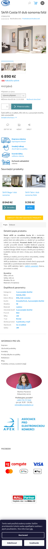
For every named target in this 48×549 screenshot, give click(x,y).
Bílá (23, 295)
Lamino (19, 307)
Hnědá (18, 295)
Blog (3, 361)
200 (17, 328)
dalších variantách (32, 266)
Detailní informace (8, 117)
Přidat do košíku (23, 106)
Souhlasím (34, 543)
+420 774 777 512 (24, 400)
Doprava (4, 345)
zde (31, 529)
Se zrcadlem (21, 325)
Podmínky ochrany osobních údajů (13, 364)
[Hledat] (29, 3)
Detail (30, 207)
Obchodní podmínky (8, 348)
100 (17, 316)
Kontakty (4, 351)
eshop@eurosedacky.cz (24, 405)
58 (17, 304)
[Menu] (42, 3)
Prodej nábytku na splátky (10, 354)
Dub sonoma (25, 298)
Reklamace (5, 358)
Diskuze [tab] (12, 225)
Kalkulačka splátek (12, 80)
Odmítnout (12, 543)
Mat (17, 313)
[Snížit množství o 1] (10, 108)
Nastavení (23, 535)
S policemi (20, 322)
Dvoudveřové (21, 301)
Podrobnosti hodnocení (31, 19)
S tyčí (28, 322)
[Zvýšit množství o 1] (10, 105)
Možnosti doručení (33, 99)
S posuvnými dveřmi (24, 292)
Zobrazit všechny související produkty (24, 218)
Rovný (18, 319)
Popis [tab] (5, 225)
